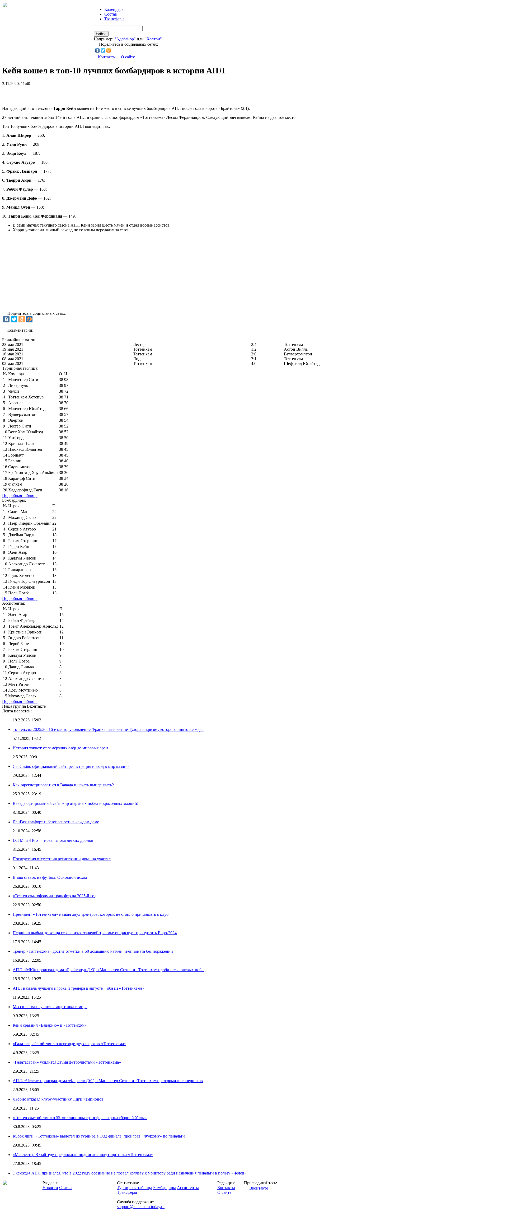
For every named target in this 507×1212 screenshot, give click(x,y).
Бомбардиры (164, 1187)
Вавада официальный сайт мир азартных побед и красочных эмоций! (75, 803)
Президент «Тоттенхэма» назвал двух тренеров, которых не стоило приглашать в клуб (90, 914)
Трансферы (114, 19)
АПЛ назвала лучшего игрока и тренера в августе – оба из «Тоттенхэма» (78, 988)
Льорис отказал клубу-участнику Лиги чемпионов (58, 1099)
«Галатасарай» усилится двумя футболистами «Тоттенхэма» (67, 1062)
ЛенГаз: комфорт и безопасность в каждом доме (56, 822)
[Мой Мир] (29, 319)
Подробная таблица (19, 495)
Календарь (113, 9)
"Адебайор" (125, 39)
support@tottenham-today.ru (141, 1206)
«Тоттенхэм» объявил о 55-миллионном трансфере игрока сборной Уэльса (80, 1117)
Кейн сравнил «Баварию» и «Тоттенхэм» (50, 1025)
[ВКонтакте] (97, 50)
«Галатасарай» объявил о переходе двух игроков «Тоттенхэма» (69, 1043)
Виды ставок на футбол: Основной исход (50, 877)
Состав (110, 14)
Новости (50, 1187)
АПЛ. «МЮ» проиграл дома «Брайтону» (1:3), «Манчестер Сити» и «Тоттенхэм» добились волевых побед (109, 969)
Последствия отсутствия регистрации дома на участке (62, 859)
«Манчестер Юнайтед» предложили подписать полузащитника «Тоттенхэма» (83, 1154)
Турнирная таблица (134, 1187)
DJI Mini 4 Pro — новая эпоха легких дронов (53, 840)
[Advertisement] (64, 94)
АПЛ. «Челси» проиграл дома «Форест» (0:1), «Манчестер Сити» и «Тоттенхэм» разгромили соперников (108, 1080)
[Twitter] (103, 50)
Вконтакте (258, 1188)
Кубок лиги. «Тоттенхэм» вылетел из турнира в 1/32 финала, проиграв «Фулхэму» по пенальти (99, 1136)
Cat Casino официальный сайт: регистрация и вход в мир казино (71, 766)
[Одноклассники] (108, 50)
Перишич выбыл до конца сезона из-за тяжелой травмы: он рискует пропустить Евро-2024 (95, 933)
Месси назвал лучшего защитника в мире (50, 1006)
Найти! (101, 34)
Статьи (65, 1187)
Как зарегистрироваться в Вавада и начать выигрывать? (63, 785)
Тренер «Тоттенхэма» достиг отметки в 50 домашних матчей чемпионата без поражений (93, 951)
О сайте (128, 57)
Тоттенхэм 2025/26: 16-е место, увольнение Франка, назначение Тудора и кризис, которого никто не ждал (108, 729)
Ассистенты (188, 1187)
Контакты (107, 57)
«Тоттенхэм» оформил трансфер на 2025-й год (54, 896)
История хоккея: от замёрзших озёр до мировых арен (60, 748)
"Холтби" (153, 39)
